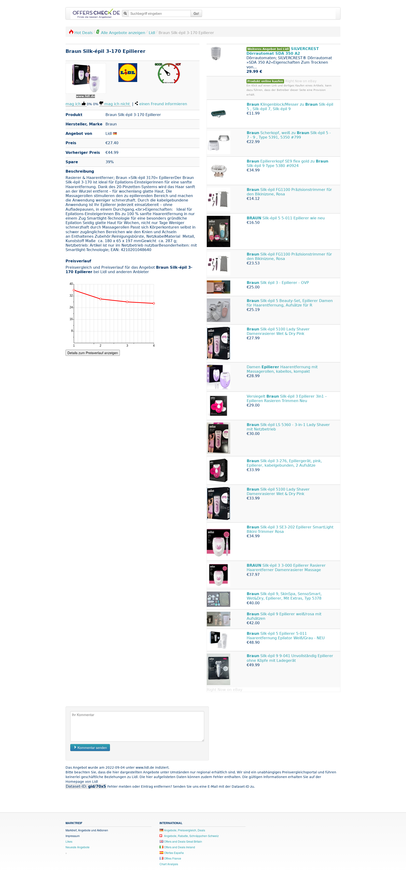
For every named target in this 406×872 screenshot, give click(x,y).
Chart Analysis (169, 864)
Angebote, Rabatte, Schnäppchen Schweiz (191, 836)
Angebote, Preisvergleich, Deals (184, 830)
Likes (69, 841)
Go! (196, 13)
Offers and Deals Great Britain (182, 841)
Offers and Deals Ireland (179, 847)
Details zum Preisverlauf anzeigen (92, 352)
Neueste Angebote (78, 847)
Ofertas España (173, 853)
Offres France (172, 858)
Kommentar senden (92, 747)
